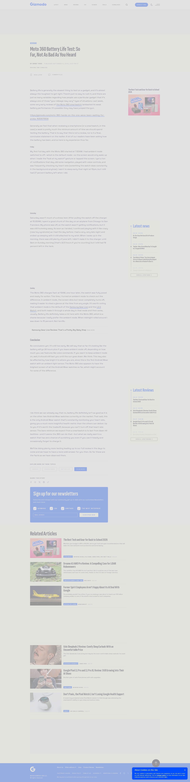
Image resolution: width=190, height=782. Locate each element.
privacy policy (161, 775)
